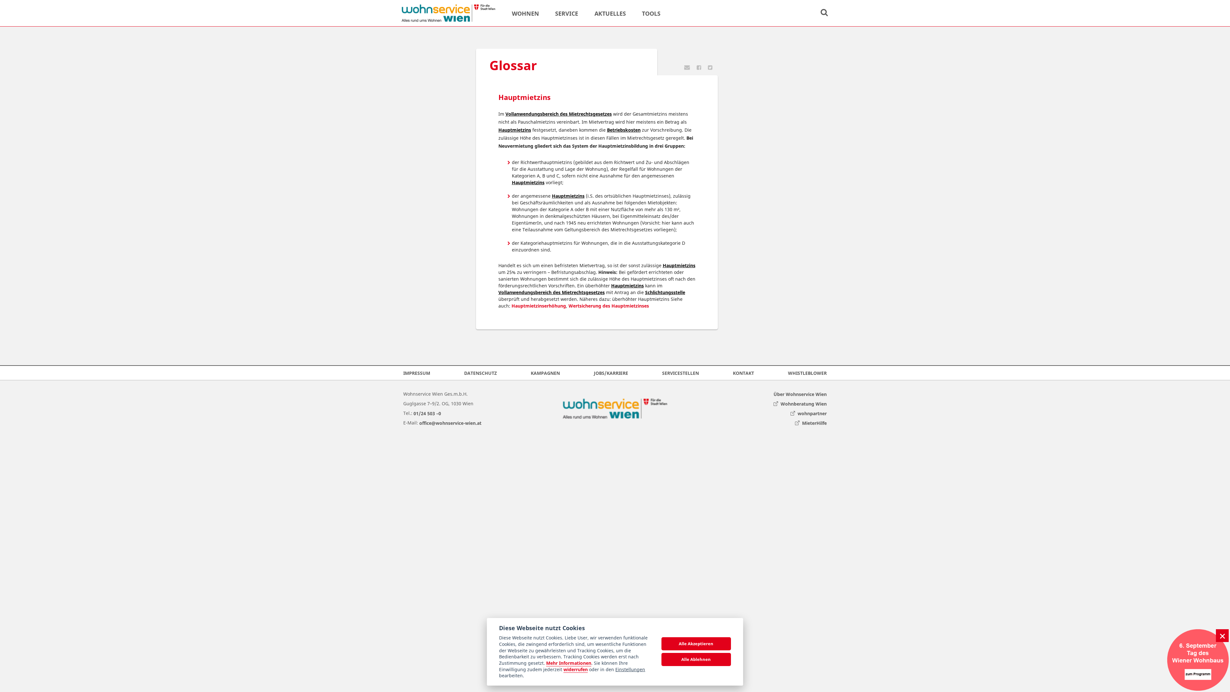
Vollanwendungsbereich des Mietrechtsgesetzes (558, 114)
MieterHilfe (813, 423)
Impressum (416, 373)
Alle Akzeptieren (696, 644)
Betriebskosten (624, 130)
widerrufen (575, 669)
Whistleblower (807, 373)
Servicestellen (680, 373)
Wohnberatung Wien (802, 403)
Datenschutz (480, 373)
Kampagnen (545, 373)
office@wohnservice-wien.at (450, 423)
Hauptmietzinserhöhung (539, 306)
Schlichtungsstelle (665, 292)
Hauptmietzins (514, 130)
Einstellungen (630, 669)
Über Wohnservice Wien (800, 394)
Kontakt (743, 373)
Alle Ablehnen (696, 659)
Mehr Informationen (568, 663)
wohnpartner (811, 413)
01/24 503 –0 (427, 413)
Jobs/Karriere (611, 373)
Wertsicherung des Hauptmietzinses (609, 306)
